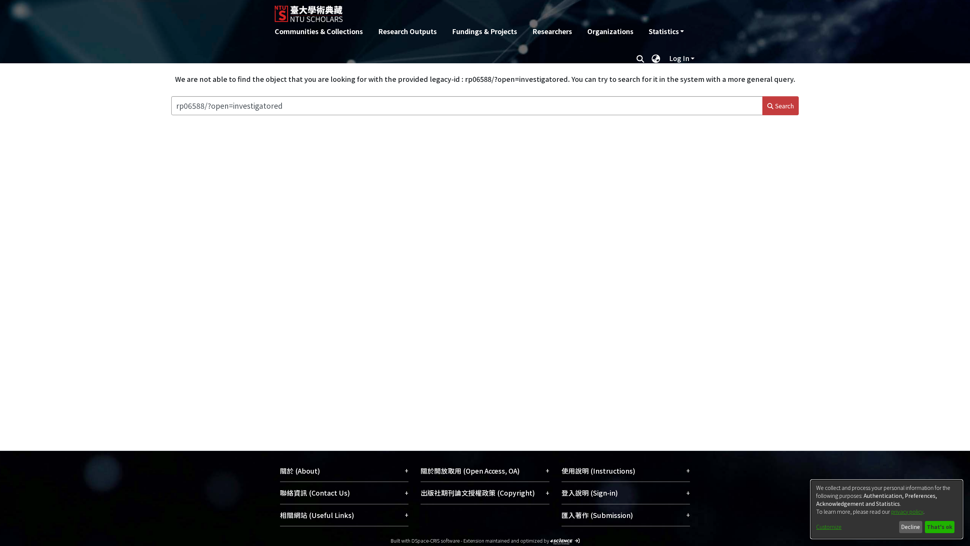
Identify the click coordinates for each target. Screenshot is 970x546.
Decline (910, 526)
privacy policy (907, 511)
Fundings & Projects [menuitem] (484, 31)
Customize (829, 526)
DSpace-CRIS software (435, 540)
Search (783, 105)
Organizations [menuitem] (610, 31)
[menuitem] (666, 31)
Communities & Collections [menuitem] (319, 31)
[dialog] (886, 509)
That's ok (939, 526)
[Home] (444, 11)
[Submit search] (640, 58)
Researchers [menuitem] (552, 31)
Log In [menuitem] (679, 58)
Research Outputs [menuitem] (407, 31)
